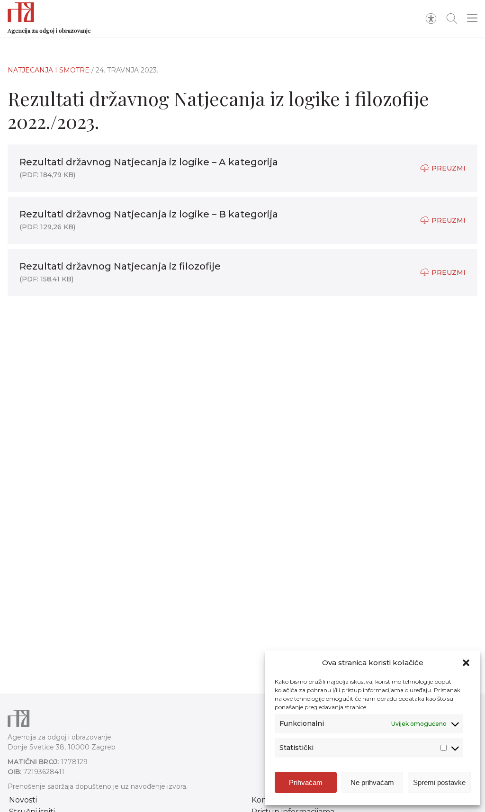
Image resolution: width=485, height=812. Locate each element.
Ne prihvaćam (372, 782)
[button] (466, 663)
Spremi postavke (439, 782)
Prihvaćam (306, 782)
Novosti (23, 799)
